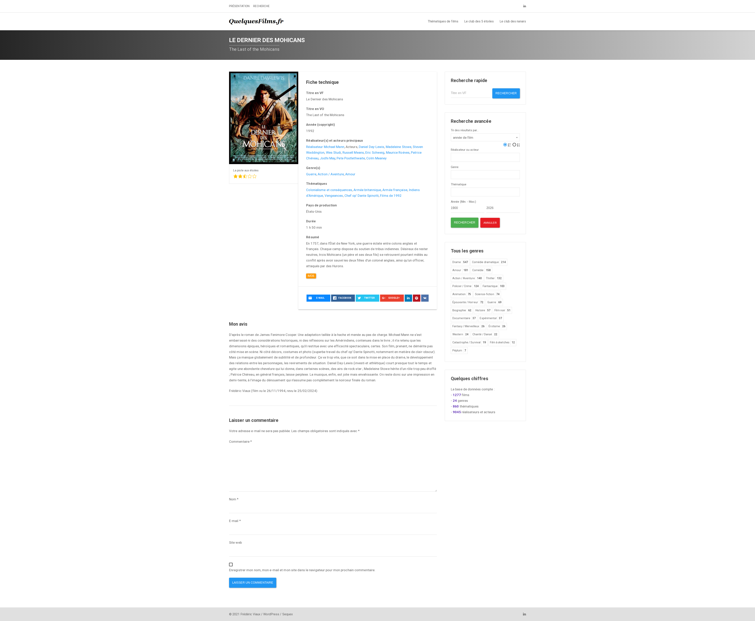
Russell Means (353, 152)
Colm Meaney (376, 158)
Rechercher (506, 93)
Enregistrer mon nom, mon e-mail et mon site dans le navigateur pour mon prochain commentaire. (302, 570)
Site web (235, 542)
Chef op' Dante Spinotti (361, 196)
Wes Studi (333, 152)
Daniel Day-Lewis (371, 147)
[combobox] (485, 137)
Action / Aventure (331, 174)
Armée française (394, 190)
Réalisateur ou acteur (465, 149)
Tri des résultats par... (465, 130)
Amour (350, 174)
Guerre (311, 174)
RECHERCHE (261, 6)
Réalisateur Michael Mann (325, 147)
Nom (234, 499)
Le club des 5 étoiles (479, 21)
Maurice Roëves (398, 152)
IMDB (311, 275)
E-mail (235, 521)
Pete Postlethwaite (351, 158)
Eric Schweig (374, 152)
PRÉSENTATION (239, 6)
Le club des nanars (513, 21)
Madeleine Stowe (399, 147)
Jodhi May (327, 158)
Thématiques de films (443, 21)
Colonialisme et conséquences (329, 190)
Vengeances (334, 196)
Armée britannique (367, 190)
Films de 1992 (390, 196)
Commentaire (240, 442)
